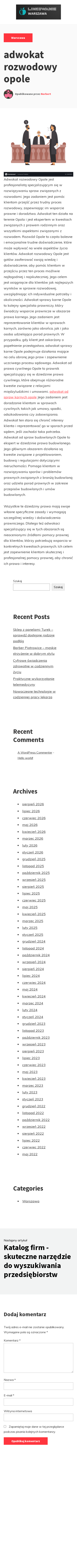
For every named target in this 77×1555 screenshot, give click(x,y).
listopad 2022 (33, 1113)
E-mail (9, 1395)
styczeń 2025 (32, 934)
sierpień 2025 (33, 886)
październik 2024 (36, 955)
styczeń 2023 (32, 1099)
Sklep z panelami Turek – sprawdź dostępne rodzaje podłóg (34, 635)
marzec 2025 (32, 921)
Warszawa (18, 38)
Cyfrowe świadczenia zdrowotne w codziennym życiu (33, 666)
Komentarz (12, 1340)
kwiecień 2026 (34, 832)
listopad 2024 (33, 948)
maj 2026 (30, 825)
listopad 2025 (33, 866)
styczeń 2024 (32, 1017)
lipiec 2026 (31, 811)
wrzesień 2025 (34, 880)
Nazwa (10, 1380)
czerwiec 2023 (34, 1065)
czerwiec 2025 (34, 900)
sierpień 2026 (33, 804)
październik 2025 (36, 873)
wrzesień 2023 (34, 1044)
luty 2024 (29, 1010)
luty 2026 (29, 845)
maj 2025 (30, 907)
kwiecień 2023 (34, 1078)
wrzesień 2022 (34, 1126)
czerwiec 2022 (34, 1147)
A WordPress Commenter (35, 752)
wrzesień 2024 (34, 962)
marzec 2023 (32, 1085)
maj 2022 (30, 1154)
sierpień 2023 (33, 1051)
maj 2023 (30, 1072)
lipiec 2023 (31, 1058)
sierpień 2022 (33, 1133)
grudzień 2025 (33, 859)
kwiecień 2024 (34, 996)
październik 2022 (36, 1120)
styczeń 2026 (32, 852)
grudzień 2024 (33, 941)
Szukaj (17, 581)
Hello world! (25, 758)
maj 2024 (30, 989)
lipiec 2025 (31, 893)
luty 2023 (29, 1092)
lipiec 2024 (31, 975)
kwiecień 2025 (34, 914)
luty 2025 (29, 928)
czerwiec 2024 (34, 982)
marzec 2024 (32, 1003)
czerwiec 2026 (34, 818)
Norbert (46, 94)
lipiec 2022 (31, 1140)
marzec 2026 (32, 838)
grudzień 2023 (33, 1023)
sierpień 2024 (33, 969)
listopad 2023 (33, 1030)
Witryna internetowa (18, 1411)
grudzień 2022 (33, 1106)
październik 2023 (36, 1037)
